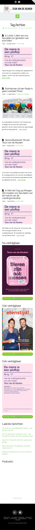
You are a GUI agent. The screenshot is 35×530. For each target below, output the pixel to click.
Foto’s (30, 518)
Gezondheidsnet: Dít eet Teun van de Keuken (16, 141)
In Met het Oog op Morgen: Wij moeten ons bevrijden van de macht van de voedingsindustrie (17, 194)
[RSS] (19, 2)
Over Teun (7, 517)
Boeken (6, 518)
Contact (18, 520)
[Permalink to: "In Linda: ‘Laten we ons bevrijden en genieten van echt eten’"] (17, 57)
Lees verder (6, 78)
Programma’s (22, 518)
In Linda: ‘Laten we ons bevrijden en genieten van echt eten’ (15, 38)
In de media (20, 44)
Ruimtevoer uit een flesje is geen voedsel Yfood (17, 89)
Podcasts (29, 517)
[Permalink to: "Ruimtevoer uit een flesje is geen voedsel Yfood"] (17, 108)
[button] (17, 16)
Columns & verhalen (23, 94)
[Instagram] (15, 2)
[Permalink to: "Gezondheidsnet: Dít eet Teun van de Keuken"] (17, 159)
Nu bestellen (18, 298)
